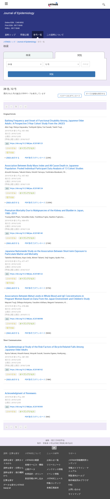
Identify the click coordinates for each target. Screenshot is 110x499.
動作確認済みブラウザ (78, 480)
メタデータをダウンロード (69, 96)
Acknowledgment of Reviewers (20, 393)
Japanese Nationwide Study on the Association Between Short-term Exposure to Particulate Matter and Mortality (46, 253)
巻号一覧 (37, 34)
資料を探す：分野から (13, 467)
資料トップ (10, 34)
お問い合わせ (74, 489)
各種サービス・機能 (34, 464)
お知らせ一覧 (53, 460)
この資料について (55, 34)
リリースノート (54, 464)
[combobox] (24, 64)
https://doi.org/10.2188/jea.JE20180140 (26, 233)
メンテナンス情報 (55, 469)
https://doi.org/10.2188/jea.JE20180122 (26, 273)
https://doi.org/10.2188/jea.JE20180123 (26, 143)
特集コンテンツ (54, 483)
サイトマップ (74, 494)
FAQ (70, 484)
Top (54, 448)
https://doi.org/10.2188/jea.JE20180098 (26, 318)
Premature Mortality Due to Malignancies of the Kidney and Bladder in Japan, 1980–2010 (44, 212)
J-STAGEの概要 (32, 460)
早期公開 (24, 34)
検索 (28, 55)
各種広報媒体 (53, 487)
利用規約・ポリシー (34, 473)
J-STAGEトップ (9, 42)
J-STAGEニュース (55, 478)
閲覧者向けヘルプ (76, 475)
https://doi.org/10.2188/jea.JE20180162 (26, 369)
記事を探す (8, 480)
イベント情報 (53, 473)
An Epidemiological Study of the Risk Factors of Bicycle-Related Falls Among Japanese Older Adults (44, 348)
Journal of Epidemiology (26, 42)
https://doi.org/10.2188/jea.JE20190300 (26, 406)
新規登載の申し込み (34, 478)
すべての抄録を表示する (95, 93)
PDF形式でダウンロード (35, 157)
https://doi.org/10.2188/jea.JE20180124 (26, 188)
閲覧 (79, 55)
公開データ (30, 469)
